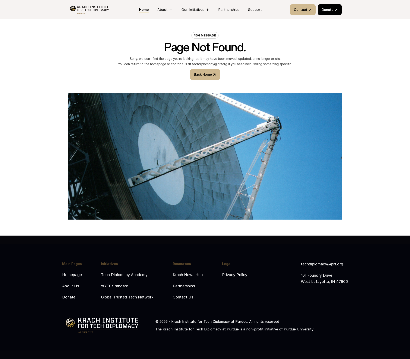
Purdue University (298, 329)
